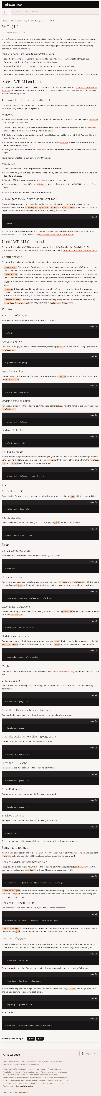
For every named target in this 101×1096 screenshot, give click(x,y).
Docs (5, 21)
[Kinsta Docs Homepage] (13, 4)
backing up (80, 853)
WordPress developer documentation (56, 234)
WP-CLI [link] (52, 21)
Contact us (7, 1093)
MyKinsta (91, 127)
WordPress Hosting (19, 21)
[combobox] (55, 12)
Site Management (38, 21)
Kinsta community (20, 1093)
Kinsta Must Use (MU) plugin (63, 671)
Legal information (26, 1086)
